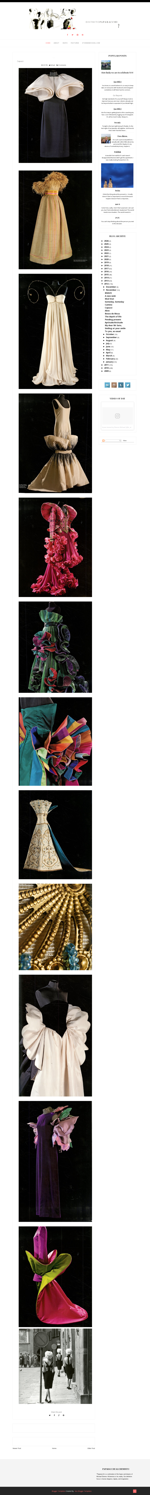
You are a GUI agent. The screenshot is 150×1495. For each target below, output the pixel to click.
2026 (106, 241)
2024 (106, 247)
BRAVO (108, 293)
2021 (106, 256)
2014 (106, 277)
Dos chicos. (122, 136)
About (56, 43)
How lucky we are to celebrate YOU (117, 72)
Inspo (65, 43)
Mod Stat (109, 298)
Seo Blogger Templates (83, 1491)
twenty (117, 122)
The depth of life (113, 316)
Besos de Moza (112, 313)
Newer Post (17, 1448)
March (109, 355)
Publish (117, 152)
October (110, 334)
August (110, 340)
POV (117, 217)
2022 (106, 253)
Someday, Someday (114, 301)
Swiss (117, 190)
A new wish (110, 296)
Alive (107, 310)
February (110, 358)
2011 (106, 365)
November (111, 290)
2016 (106, 271)
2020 (106, 259)
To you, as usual (113, 331)
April (108, 352)
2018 (106, 265)
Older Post (91, 1448)
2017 (106, 268)
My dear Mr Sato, (113, 325)
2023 (106, 250)
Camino (108, 304)
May (108, 349)
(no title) (117, 82)
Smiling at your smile (115, 328)
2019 (106, 262)
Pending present (113, 319)
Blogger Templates (58, 1491)
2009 (106, 371)
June (108, 346)
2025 (106, 244)
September (111, 337)
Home (48, 43)
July (108, 343)
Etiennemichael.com (91, 43)
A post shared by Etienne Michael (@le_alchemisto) (120, 427)
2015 (106, 274)
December (111, 287)
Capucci (108, 307)
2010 (106, 368)
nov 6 (117, 204)
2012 (106, 283)
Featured (75, 43)
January (110, 361)
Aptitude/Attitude (114, 322)
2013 (106, 280)
